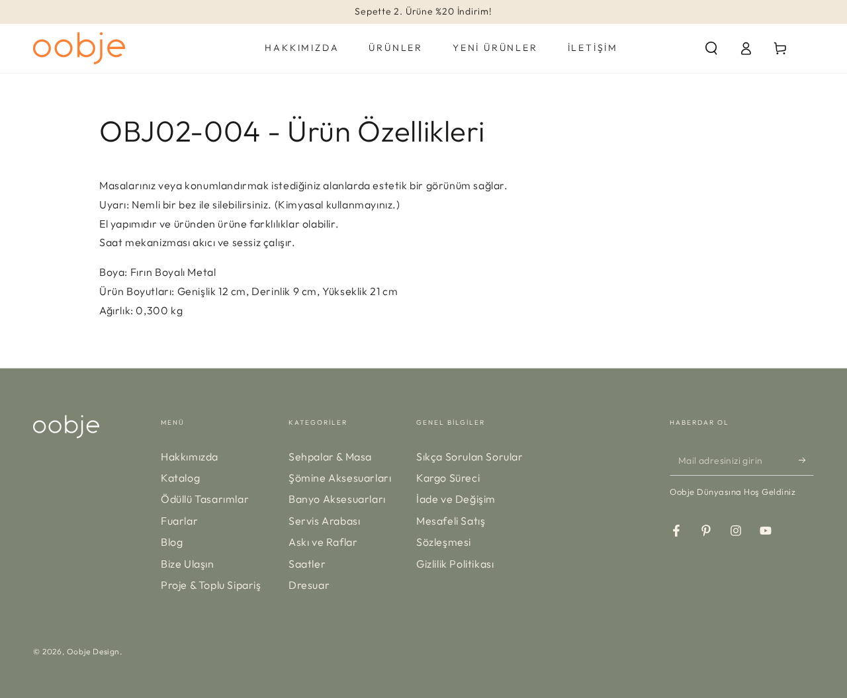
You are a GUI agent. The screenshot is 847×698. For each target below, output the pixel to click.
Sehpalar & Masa (330, 456)
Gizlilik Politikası (455, 563)
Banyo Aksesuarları (337, 498)
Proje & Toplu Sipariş (211, 584)
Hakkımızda (189, 456)
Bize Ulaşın (187, 563)
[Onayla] (806, 460)
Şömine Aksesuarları (340, 477)
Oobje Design (93, 651)
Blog (172, 541)
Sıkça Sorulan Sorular (469, 456)
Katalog (180, 477)
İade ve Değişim (456, 498)
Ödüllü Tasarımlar (205, 498)
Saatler (307, 563)
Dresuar (309, 584)
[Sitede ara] (711, 48)
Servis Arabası (324, 520)
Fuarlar (179, 520)
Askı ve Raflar (323, 541)
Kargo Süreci (448, 477)
